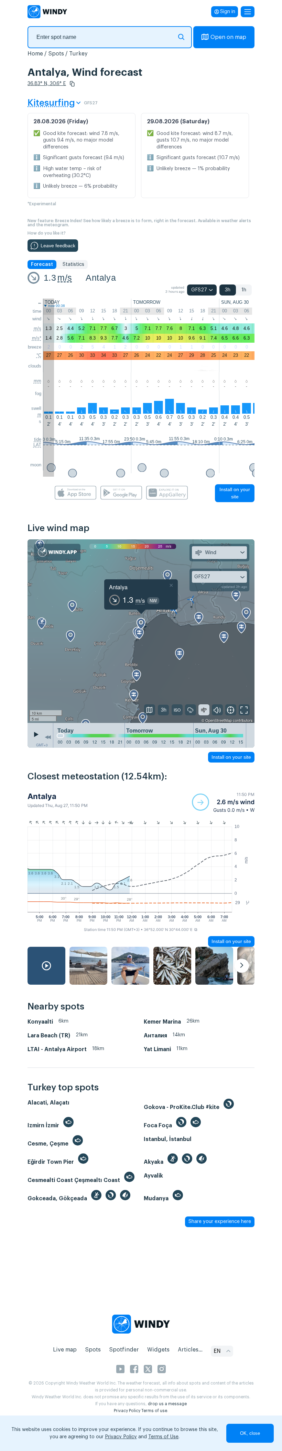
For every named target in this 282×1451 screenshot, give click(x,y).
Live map (65, 1349)
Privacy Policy (127, 1411)
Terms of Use (163, 1436)
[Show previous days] (48, 737)
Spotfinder (124, 1349)
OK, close (250, 1433)
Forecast (42, 264)
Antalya (101, 277)
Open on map (228, 37)
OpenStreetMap (218, 720)
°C (38, 355)
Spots (56, 53)
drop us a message (167, 1404)
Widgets (158, 1349)
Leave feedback (58, 245)
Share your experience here (219, 1221)
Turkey (78, 53)
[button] (72, 83)
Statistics (73, 264)
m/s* (36, 338)
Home (35, 53)
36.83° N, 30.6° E (47, 83)
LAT (37, 444)
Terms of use (154, 1411)
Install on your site (234, 493)
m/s (64, 277)
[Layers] (149, 709)
